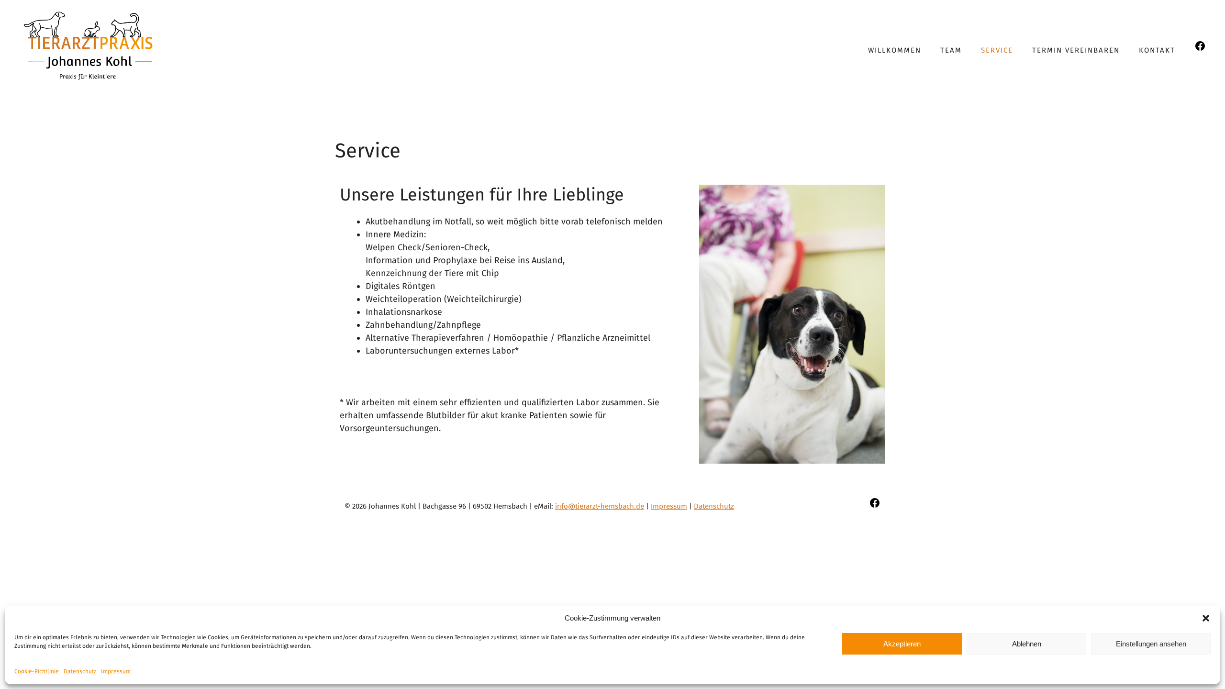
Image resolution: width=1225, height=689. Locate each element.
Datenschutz (80, 671)
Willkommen (894, 50)
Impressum (116, 671)
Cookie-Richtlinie (36, 671)
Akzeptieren (902, 644)
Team (951, 50)
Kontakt (1157, 50)
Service (997, 50)
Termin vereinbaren (1076, 50)
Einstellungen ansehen (1151, 644)
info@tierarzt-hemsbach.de (599, 506)
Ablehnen (1026, 644)
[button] (1206, 618)
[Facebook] (1200, 49)
